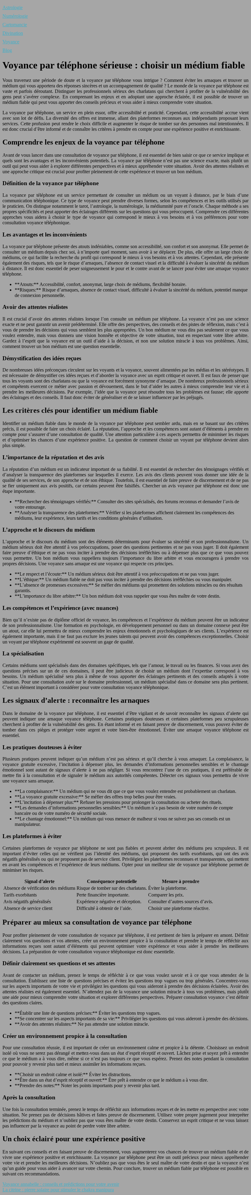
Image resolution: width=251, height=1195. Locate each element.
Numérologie (15, 16)
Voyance (10, 41)
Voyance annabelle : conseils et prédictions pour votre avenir (60, 1184)
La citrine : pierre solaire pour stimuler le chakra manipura (58, 1189)
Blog (7, 50)
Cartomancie (14, 24)
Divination (12, 33)
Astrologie (12, 7)
